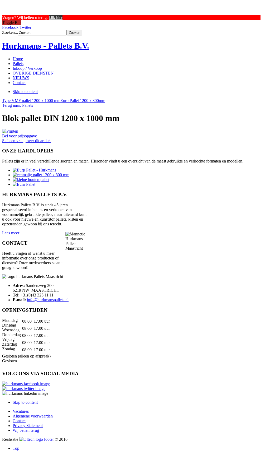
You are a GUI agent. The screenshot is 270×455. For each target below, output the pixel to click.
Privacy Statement (28, 425)
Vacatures (21, 411)
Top (16, 448)
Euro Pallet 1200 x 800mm (82, 100)
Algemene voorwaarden (33, 416)
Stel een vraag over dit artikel (26, 140)
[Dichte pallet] (41, 175)
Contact (19, 421)
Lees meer (10, 233)
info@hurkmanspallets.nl (48, 300)
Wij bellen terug (26, 430)
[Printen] (10, 131)
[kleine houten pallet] (31, 179)
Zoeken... (10, 32)
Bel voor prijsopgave (19, 136)
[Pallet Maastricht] (34, 170)
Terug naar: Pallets (17, 105)
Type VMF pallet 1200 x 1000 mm (31, 100)
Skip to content (25, 91)
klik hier (55, 17)
